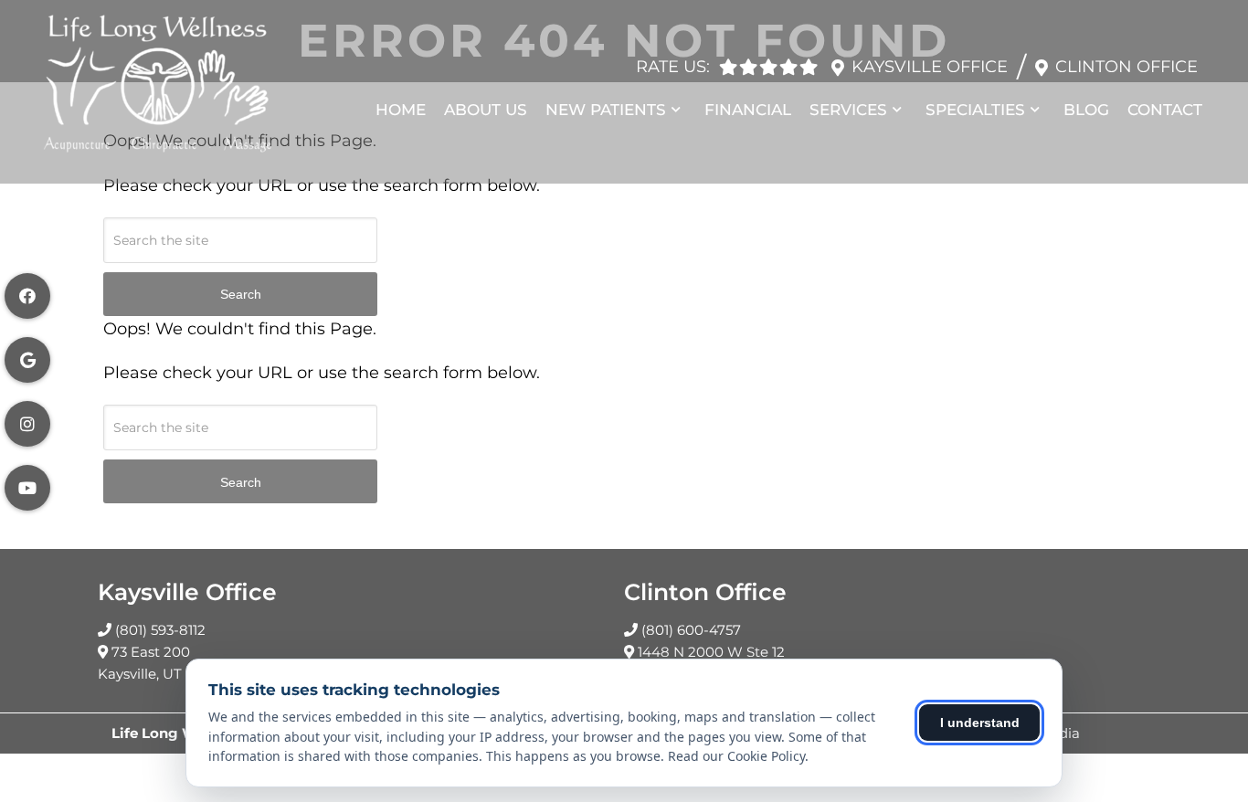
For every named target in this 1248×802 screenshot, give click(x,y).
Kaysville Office (929, 67)
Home (400, 109)
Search (240, 294)
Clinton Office (1126, 67)
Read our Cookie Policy (736, 756)
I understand (980, 722)
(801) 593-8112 (160, 629)
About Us (485, 109)
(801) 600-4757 (691, 629)
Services (848, 109)
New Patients (605, 109)
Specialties (975, 109)
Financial (747, 109)
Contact (1164, 109)
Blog (1086, 109)
